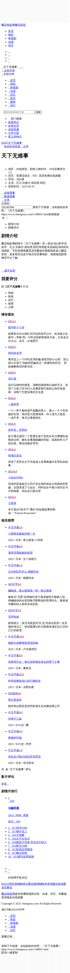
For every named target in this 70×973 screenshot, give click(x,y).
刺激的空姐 (15, 737)
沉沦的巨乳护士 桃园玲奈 (23, 571)
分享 (24, 146)
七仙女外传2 (15, 477)
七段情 (12, 503)
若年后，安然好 (17, 429)
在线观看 (8, 192)
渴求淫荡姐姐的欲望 (20, 552)
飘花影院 (20, 24)
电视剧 (12, 38)
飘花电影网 (8, 24)
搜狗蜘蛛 (38, 883)
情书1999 (17, 827)
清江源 (12, 378)
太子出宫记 (19, 838)
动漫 (11, 41)
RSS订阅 (6, 883)
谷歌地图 (60, 883)
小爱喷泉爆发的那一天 (21, 533)
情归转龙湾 (15, 353)
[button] (13, 224)
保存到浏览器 (12, 146)
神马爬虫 (28, 883)
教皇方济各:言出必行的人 (27, 842)
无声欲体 (13, 616)
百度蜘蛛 (17, 883)
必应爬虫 (6, 887)
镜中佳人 (17, 831)
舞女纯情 (17, 853)
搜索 (38, 112)
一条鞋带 (13, 404)
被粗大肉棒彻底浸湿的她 (23, 642)
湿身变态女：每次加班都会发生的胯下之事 (34, 661)
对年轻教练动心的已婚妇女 (24, 680)
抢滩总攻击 (15, 455)
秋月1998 (17, 845)
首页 (11, 31)
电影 (11, 34)
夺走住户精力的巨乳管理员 (24, 756)
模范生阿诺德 (21, 856)
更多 (5, 783)
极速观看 (8, 196)
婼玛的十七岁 (16, 327)
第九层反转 (15, 699)
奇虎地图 (49, 883)
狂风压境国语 (20, 849)
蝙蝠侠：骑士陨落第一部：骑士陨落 (30, 590)
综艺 (11, 45)
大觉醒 (16, 835)
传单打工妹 (15, 718)
